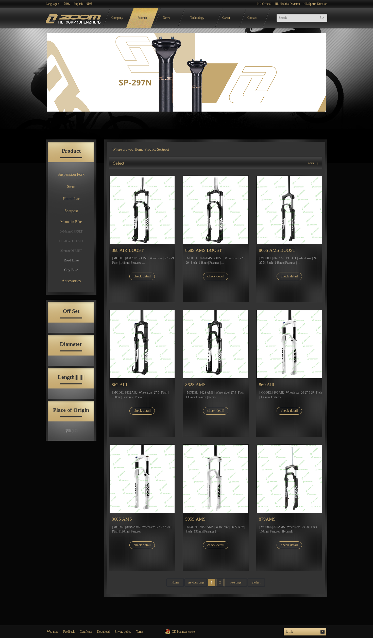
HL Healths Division (287, 4)
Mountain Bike (71, 222)
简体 (67, 4)
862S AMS (195, 384)
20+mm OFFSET (71, 251)
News (166, 18)
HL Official (264, 4)
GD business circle (183, 631)
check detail (142, 276)
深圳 (71, 431)
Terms (140, 631)
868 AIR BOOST (128, 250)
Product (142, 18)
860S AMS (122, 519)
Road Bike (71, 260)
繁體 (89, 4)
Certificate (86, 631)
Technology (197, 18)
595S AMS (195, 519)
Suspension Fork (71, 174)
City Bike (71, 270)
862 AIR (119, 384)
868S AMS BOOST (203, 250)
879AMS (267, 519)
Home (139, 149)
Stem (71, 186)
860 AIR (267, 384)
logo (74, 18)
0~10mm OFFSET (71, 231)
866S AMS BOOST (277, 250)
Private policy (123, 631)
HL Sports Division (315, 4)
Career (226, 18)
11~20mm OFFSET (71, 241)
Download (103, 631)
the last (256, 582)
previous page (196, 582)
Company (117, 18)
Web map (52, 631)
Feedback (69, 631)
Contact (252, 18)
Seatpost (71, 211)
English (78, 4)
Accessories (71, 281)
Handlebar (71, 199)
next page (235, 582)
